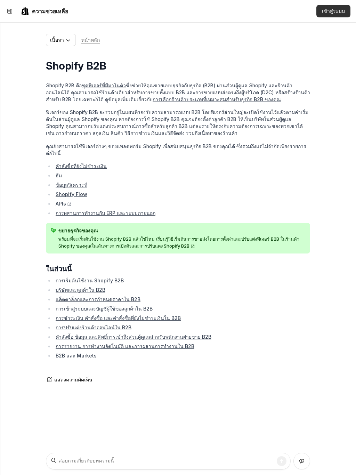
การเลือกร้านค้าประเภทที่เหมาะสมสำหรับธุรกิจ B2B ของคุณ (217, 99)
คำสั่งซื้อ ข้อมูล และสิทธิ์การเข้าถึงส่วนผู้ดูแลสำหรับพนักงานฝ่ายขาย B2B (133, 337)
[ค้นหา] (281, 461)
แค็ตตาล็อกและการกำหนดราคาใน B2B (98, 299)
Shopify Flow (71, 194)
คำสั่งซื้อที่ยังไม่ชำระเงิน (81, 166)
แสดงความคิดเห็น (73, 380)
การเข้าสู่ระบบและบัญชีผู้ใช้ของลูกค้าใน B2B (104, 309)
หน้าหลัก (90, 40)
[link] (44, 11)
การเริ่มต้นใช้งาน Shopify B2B (90, 280)
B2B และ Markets (76, 356)
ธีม (59, 175)
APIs (61, 204)
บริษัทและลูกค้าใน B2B (80, 290)
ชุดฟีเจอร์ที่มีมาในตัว (104, 85)
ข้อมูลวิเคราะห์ (71, 185)
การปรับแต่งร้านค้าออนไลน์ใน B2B (93, 327)
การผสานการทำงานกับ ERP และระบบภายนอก (105, 213)
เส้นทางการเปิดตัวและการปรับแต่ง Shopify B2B (143, 246)
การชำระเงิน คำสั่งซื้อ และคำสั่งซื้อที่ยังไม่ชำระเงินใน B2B (118, 318)
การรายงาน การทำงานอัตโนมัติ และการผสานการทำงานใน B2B (125, 346)
